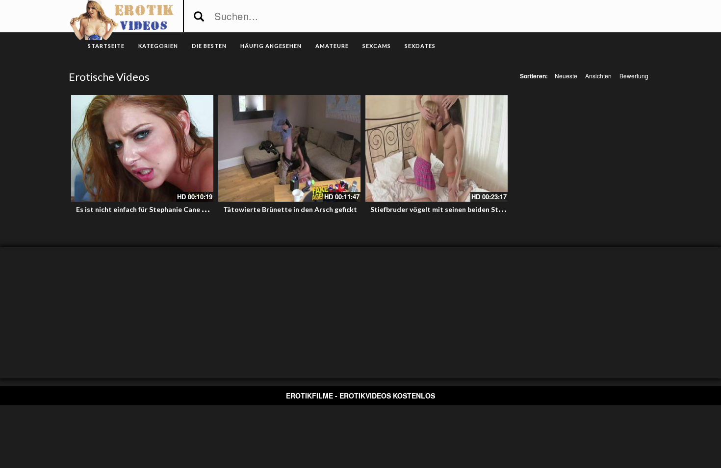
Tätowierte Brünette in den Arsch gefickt (290, 209)
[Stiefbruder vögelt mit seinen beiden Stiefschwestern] (436, 148)
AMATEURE (332, 46)
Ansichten (598, 75)
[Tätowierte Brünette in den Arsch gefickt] (289, 148)
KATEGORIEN (158, 46)
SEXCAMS (376, 46)
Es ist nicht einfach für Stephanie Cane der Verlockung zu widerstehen (189, 209)
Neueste (566, 75)
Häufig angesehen (271, 46)
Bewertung (633, 75)
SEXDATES (420, 46)
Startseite (106, 46)
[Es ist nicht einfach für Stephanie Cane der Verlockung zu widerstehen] (142, 148)
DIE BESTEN (209, 46)
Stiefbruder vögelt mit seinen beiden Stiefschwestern (457, 209)
